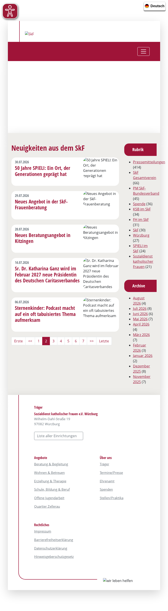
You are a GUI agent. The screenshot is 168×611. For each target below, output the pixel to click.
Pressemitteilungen (149, 162)
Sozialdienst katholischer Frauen (143, 261)
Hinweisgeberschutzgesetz (54, 556)
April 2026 (141, 324)
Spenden (106, 489)
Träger (104, 464)
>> (92, 341)
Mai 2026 (140, 319)
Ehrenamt (107, 481)
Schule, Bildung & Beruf (52, 489)
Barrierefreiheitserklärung (53, 540)
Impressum (42, 531)
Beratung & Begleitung (51, 464)
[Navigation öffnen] (143, 51)
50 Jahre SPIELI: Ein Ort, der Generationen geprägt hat (42, 171)
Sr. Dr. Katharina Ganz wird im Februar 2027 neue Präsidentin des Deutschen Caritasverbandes (47, 274)
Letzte (104, 341)
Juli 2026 (140, 308)
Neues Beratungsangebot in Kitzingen (42, 238)
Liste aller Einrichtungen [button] (57, 436)
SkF (135, 230)
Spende (139, 203)
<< (30, 341)
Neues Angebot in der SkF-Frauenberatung (41, 204)
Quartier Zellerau (47, 506)
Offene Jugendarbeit (49, 498)
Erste (18, 341)
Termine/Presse (111, 472)
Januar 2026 (142, 355)
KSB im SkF (142, 209)
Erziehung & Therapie (50, 481)
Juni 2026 (140, 313)
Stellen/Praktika (111, 498)
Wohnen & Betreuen (49, 472)
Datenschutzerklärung (50, 548)
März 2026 (141, 334)
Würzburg (141, 235)
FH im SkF (141, 219)
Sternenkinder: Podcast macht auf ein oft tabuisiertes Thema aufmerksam (45, 314)
